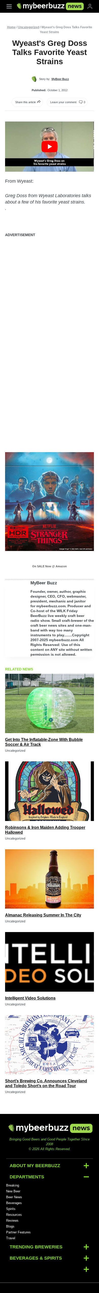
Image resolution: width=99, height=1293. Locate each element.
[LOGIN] (90, 6)
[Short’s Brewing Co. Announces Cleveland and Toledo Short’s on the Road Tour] (49, 1044)
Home (11, 27)
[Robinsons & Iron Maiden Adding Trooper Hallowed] (49, 791)
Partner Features (18, 1232)
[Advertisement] (49, 292)
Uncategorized (28, 27)
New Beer (13, 1191)
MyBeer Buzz (43, 583)
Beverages (14, 1203)
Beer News (14, 1197)
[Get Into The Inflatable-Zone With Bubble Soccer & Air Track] (49, 703)
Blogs (10, 1226)
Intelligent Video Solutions (30, 998)
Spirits (10, 1209)
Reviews (12, 1220)
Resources (14, 1215)
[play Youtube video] (49, 147)
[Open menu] (9, 6)
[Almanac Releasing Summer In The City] (49, 879)
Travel (10, 1238)
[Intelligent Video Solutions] (49, 961)
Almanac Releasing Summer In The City (43, 915)
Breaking (12, 1185)
